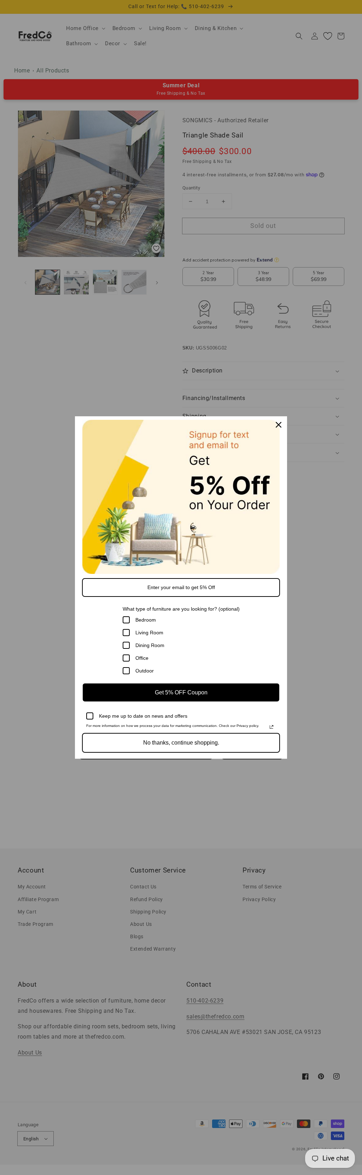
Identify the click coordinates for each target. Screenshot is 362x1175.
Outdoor (144, 671)
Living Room (149, 632)
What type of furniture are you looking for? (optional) (181, 609)
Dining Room (149, 645)
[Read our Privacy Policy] (271, 727)
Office (141, 658)
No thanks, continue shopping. (181, 743)
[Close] (278, 424)
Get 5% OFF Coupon (181, 692)
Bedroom (145, 620)
